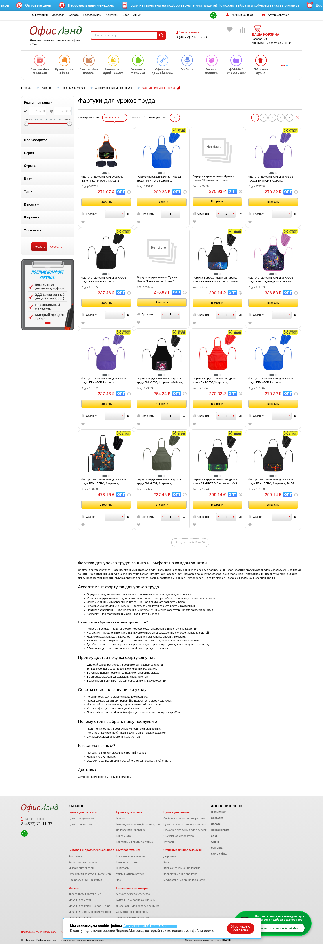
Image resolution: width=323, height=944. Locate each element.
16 (174, 117)
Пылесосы (122, 868)
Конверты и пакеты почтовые (134, 842)
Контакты (112, 14)
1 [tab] (48, 323)
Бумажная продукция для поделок (184, 830)
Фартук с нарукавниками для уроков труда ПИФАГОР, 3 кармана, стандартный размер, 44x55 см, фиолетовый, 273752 (103, 381)
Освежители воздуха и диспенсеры (91, 874)
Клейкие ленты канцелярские (181, 868)
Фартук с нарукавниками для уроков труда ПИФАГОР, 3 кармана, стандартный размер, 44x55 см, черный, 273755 (103, 280)
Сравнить (92, 214)
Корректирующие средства (180, 874)
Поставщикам (92, 14)
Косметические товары (83, 862)
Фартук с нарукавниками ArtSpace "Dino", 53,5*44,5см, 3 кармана (102, 178)
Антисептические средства (133, 894)
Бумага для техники (83, 812)
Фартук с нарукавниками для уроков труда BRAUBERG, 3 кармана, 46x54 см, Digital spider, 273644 (215, 481)
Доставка (58, 14)
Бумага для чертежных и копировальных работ (192, 824)
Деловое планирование (131, 830)
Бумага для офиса (129, 812)
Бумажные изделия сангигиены (135, 900)
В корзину (106, 202)
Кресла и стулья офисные (85, 894)
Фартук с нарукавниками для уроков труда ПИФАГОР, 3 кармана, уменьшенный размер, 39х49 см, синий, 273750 (159, 179)
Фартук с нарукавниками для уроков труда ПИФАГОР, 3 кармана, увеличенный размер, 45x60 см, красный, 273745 (215, 381)
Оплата (74, 14)
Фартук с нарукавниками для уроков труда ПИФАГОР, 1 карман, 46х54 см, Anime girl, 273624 (160, 381)
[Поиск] (161, 35)
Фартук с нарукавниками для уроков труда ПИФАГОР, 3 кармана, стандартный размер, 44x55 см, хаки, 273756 (160, 481)
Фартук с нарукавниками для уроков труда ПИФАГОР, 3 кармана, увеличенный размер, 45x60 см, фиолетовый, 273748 (270, 179)
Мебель (74, 888)
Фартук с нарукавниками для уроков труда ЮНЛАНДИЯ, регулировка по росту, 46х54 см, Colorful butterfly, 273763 (270, 280)
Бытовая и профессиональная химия (95, 850)
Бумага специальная (81, 818)
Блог (125, 14)
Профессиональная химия (85, 880)
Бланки (120, 818)
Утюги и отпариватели (130, 874)
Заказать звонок (189, 32)
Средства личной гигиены (132, 911)
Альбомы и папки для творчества (184, 818)
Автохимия (75, 856)
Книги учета (123, 836)
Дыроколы (169, 856)
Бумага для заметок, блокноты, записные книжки (146, 824)
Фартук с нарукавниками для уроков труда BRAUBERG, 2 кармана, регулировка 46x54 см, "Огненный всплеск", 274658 (103, 481)
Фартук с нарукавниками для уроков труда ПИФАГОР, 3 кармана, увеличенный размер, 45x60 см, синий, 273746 (272, 381)
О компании (40, 14)
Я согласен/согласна (240, 928)
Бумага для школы (176, 812)
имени (136, 117)
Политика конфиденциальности (38, 932)
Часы (119, 880)
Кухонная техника (127, 862)
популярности (114, 117)
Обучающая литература (178, 836)
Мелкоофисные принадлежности (184, 880)
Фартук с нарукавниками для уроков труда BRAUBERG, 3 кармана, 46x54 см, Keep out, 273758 (271, 481)
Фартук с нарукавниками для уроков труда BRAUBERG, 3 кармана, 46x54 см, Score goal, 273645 (215, 280)
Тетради (168, 842)
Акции (137, 14)
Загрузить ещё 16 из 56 (190, 542)
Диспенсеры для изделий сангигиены (139, 906)
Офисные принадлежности (182, 850)
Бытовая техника (128, 850)
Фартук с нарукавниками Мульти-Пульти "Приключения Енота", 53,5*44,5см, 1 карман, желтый (213, 178)
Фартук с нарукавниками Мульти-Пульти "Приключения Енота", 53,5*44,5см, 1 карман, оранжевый (158, 279)
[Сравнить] (242, 36)
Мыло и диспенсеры (81, 868)
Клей (166, 862)
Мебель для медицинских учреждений (92, 911)
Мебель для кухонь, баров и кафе (89, 906)
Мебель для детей (80, 900)
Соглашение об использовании (150, 926)
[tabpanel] (47, 294)
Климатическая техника (131, 856)
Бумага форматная (81, 824)
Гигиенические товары (132, 888)
